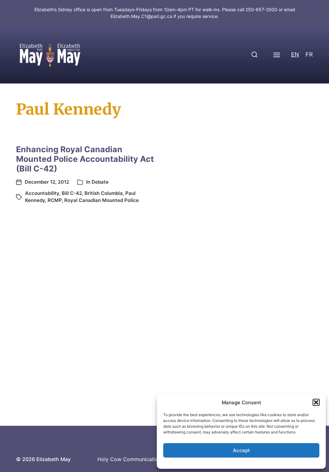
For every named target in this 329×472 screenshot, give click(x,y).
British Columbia (103, 193)
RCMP (55, 200)
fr (309, 54)
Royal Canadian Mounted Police (101, 200)
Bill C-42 (72, 193)
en (295, 54)
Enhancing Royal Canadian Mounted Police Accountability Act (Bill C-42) (85, 158)
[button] (316, 402)
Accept (241, 450)
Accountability (42, 193)
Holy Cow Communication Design (138, 459)
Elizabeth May (53, 459)
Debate (100, 182)
